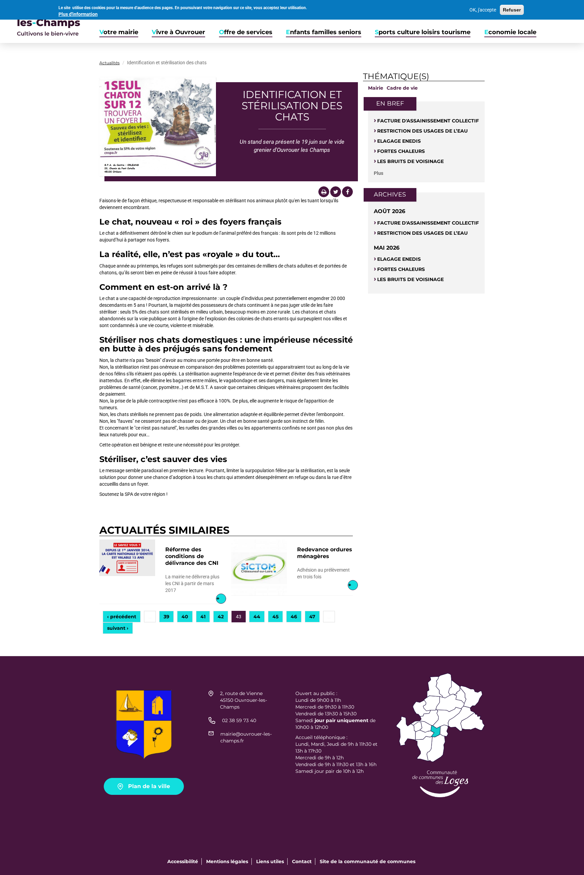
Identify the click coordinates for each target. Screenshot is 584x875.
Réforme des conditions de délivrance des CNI (191, 556)
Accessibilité (182, 861)
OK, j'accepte (482, 10)
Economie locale (510, 32)
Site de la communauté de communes (367, 861)
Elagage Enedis (399, 141)
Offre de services (245, 32)
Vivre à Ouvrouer (178, 32)
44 (256, 617)
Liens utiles (270, 861)
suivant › (117, 628)
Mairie (375, 88)
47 (312, 617)
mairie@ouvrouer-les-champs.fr (246, 737)
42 (221, 617)
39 (166, 617)
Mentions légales (227, 861)
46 (294, 617)
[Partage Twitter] (335, 191)
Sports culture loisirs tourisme (422, 32)
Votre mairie (118, 32)
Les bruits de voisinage (410, 161)
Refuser (512, 10)
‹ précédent (121, 617)
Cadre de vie (402, 88)
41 (202, 617)
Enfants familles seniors (323, 32)
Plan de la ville (149, 786)
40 (184, 617)
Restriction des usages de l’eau (422, 131)
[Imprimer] (323, 191)
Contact (302, 861)
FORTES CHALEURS (401, 151)
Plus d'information (78, 14)
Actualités (109, 62)
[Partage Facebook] (347, 191)
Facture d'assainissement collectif (428, 121)
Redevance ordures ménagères (324, 552)
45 (275, 617)
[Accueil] (40, 21)
